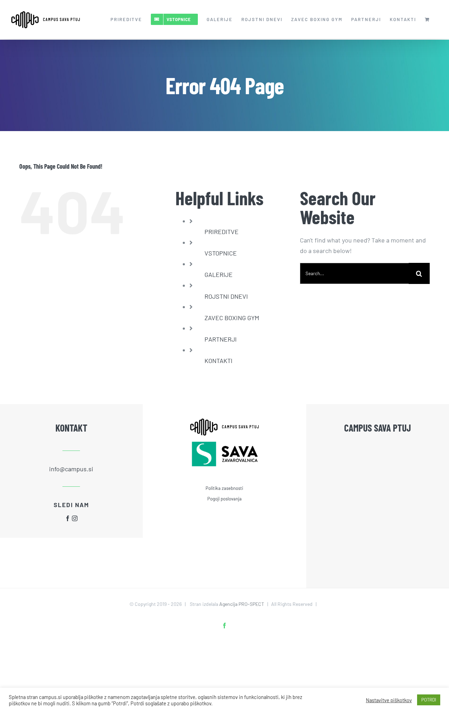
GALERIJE (219, 274)
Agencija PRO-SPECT (241, 604)
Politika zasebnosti (224, 488)
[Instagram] (75, 518)
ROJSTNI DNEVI (226, 296)
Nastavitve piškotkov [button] (389, 700)
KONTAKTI (219, 360)
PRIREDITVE (222, 231)
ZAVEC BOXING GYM (232, 318)
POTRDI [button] (428, 700)
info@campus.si (71, 469)
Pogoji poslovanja (224, 498)
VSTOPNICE (221, 253)
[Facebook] (68, 518)
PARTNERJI (221, 339)
